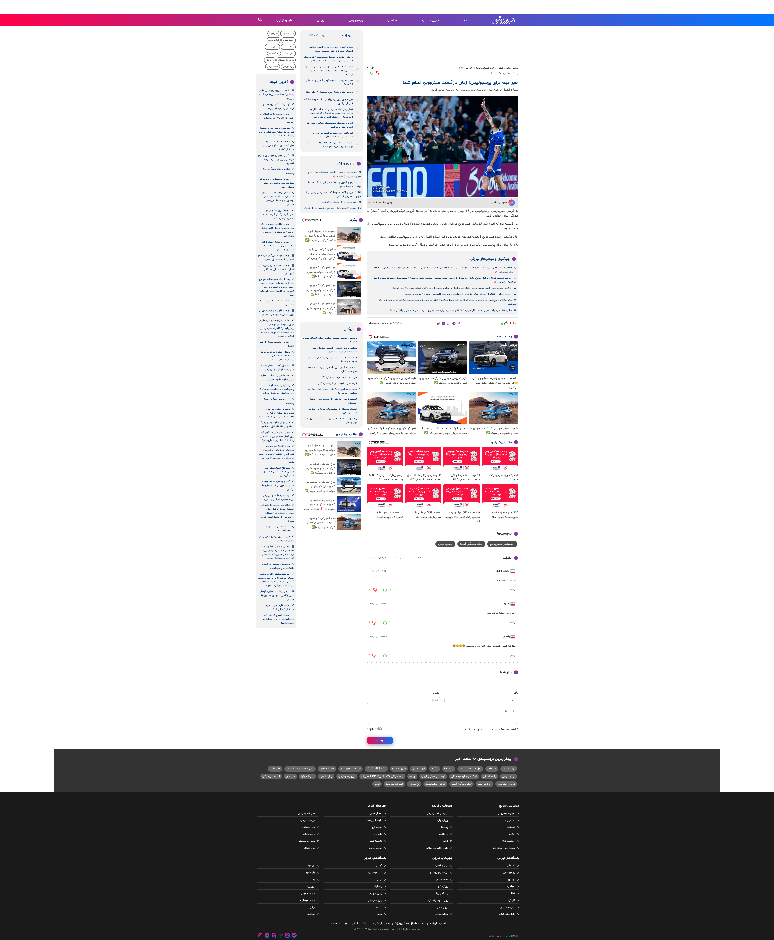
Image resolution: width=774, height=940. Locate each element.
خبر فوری (273, 33)
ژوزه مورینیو (484, 784)
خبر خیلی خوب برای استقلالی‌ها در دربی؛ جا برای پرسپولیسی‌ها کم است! (330, 144)
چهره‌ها (444, 827)
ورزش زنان (442, 820)
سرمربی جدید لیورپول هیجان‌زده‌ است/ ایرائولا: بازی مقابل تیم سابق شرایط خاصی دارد (276, 413)
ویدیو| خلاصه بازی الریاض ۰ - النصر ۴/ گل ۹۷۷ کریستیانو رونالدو (276, 118)
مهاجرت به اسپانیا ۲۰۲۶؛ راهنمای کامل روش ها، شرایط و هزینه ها (332, 391)
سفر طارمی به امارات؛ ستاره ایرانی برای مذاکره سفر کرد (277, 377)
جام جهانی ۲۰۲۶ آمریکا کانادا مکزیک (382, 776)
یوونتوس (310, 914)
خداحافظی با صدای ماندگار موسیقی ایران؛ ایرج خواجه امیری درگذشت (334, 174)
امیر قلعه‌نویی (308, 827)
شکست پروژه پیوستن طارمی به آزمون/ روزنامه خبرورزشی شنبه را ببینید (276, 94)
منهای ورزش (345, 163)
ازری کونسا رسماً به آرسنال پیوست (278, 401)
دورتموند (310, 865)
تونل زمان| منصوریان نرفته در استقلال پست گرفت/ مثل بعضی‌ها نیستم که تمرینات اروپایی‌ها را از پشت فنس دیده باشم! (329, 113)
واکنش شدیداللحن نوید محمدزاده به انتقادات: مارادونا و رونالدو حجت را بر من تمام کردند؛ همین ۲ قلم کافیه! (452, 288)
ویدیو (320, 20)
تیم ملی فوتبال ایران (433, 776)
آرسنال (378, 865)
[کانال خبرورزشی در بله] (294, 936)
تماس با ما (509, 820)
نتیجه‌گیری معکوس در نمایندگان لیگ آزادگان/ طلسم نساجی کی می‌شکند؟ (278, 214)
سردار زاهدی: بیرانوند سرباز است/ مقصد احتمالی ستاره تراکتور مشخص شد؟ (331, 49)
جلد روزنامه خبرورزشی (436, 848)
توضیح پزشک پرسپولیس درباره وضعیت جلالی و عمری (278, 497)
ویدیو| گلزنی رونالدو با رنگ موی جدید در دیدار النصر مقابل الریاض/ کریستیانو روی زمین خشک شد (277, 230)
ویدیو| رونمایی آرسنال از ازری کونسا (276, 344)
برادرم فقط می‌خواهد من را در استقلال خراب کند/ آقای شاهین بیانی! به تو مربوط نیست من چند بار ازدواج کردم (453, 310)
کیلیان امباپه (441, 865)
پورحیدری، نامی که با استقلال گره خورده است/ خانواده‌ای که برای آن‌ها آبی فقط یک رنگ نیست (276, 132)
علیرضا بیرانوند (394, 784)
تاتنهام (378, 907)
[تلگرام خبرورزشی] (267, 936)
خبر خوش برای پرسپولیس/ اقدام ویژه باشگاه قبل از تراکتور (328, 101)
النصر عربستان (271, 776)
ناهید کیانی (309, 834)
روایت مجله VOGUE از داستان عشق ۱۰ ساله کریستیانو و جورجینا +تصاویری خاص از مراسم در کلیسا (458, 294)
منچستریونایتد (307, 900)
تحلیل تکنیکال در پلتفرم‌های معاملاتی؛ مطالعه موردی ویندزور (332, 411)
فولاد (512, 893)
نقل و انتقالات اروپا (470, 769)
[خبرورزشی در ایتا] (287, 936)
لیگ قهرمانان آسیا (485, 68)
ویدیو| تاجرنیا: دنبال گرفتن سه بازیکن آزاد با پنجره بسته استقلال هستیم (277, 246)
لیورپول (311, 886)
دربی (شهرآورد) (506, 784)
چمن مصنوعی (288, 33)
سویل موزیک (272, 46)
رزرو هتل (270, 60)
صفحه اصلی (512, 68)
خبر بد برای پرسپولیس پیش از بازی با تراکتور (276, 538)
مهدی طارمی (375, 848)
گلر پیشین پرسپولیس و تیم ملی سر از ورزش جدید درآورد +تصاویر (276, 159)
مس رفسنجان (507, 907)
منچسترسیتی (308, 893)
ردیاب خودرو (288, 40)
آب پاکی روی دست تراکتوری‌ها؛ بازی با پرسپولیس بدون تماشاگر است (333, 135)
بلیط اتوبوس (288, 66)
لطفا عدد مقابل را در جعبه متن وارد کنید (491, 729)
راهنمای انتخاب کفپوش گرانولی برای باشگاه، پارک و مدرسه (330, 340)
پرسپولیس (356, 20)
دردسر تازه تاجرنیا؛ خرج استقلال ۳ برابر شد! (329, 92)
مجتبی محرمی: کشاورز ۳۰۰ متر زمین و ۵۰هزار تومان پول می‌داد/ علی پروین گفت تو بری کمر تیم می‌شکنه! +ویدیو (277, 552)
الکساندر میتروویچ (502, 544)
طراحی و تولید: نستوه (499, 936)
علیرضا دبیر (376, 841)
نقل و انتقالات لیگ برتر (300, 769)
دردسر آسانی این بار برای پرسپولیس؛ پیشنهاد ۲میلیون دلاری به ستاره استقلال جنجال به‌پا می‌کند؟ (328, 71)
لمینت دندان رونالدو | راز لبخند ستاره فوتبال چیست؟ (333, 401)
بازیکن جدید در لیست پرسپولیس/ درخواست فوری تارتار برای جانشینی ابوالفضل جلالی (328, 59)
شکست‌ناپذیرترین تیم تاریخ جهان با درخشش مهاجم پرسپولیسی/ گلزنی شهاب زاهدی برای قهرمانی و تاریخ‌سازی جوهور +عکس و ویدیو (276, 328)
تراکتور (434, 769)
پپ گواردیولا (441, 893)
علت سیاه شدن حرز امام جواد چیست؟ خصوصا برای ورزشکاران (332, 369)
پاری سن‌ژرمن (375, 900)
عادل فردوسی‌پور (306, 813)
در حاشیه (443, 834)
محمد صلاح (442, 879)
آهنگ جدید (273, 40)
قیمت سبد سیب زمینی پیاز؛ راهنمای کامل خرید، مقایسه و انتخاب (331, 359)
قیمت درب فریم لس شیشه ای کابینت (336, 383)
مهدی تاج (377, 827)
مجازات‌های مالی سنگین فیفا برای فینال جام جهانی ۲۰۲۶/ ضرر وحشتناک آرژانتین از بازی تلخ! (277, 436)
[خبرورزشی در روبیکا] (280, 936)
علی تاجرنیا (307, 776)
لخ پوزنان (414, 784)
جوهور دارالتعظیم (435, 784)
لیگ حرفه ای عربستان (464, 776)
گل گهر (511, 900)
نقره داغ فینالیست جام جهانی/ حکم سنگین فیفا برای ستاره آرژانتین (278, 472)
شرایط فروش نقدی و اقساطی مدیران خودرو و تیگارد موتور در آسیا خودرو (332, 350)
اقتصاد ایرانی (272, 66)
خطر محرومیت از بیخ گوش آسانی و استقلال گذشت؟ (329, 82)
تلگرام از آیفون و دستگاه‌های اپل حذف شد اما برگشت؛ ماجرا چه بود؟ (334, 184)
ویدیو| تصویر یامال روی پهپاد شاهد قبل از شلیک (330, 208)
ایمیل (436, 693)
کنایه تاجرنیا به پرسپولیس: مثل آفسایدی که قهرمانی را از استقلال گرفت (277, 145)
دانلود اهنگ (289, 53)
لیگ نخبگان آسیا (471, 544)
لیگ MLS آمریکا (376, 769)
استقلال (392, 20)
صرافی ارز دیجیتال (286, 60)
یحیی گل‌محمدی (306, 841)
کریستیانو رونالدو (439, 872)
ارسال (380, 740)
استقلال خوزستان (350, 769)
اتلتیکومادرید (375, 872)
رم (314, 879)
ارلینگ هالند (441, 914)
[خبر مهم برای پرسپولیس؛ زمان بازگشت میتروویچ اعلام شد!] (442, 146)
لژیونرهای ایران (346, 776)
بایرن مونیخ (399, 769)
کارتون (445, 841)
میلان (312, 907)
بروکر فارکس (288, 46)
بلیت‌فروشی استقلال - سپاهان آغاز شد (280, 528)
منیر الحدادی (327, 769)
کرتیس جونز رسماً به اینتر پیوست (278, 171)
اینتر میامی (508, 776)
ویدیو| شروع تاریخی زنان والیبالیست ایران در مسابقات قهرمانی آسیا (278, 619)
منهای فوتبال (284, 20)
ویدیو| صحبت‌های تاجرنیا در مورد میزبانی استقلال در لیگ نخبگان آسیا (277, 183)
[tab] (346, 36)
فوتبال (500, 68)
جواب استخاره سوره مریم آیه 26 (339, 377)
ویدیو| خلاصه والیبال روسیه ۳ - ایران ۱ (277, 302)
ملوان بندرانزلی (507, 914)
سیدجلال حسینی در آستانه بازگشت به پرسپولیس (277, 566)
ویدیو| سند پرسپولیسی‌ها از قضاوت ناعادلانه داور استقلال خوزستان (276, 269)
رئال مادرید (326, 776)
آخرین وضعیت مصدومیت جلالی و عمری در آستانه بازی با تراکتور (330, 125)
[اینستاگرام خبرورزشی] (260, 936)
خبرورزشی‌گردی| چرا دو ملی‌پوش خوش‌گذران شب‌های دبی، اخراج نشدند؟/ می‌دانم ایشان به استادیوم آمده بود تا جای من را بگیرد (276, 454)
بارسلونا (448, 769)
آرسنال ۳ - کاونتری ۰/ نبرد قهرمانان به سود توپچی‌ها (278, 106)
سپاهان (290, 776)
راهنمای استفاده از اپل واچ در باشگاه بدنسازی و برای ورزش (332, 420)
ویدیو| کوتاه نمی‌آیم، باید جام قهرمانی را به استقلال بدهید (276, 257)
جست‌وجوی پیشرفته (504, 848)
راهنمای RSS (508, 841)
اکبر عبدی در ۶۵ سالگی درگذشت (339, 202)
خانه (466, 20)
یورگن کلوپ (442, 886)
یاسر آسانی (489, 776)
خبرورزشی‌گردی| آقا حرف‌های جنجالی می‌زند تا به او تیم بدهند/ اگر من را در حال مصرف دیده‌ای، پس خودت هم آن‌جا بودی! (276, 579)
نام (516, 693)
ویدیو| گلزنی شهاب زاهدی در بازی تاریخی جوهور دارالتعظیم (276, 312)
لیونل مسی (418, 769)
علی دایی (275, 769)
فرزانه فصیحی (307, 820)
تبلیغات (511, 827)
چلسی (379, 914)
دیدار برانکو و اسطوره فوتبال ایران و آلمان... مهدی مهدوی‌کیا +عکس (277, 595)
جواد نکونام (309, 848)
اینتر (377, 784)
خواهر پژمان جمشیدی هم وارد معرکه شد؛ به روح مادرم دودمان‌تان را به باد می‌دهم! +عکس (278, 198)
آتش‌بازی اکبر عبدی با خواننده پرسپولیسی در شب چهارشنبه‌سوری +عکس (332, 194)
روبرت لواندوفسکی (438, 900)
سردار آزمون (376, 813)
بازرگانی (349, 329)
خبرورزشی (504, 20)
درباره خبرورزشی (506, 813)
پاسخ (512, 589)
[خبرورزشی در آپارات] (273, 936)
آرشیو (512, 834)
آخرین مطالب (431, 20)
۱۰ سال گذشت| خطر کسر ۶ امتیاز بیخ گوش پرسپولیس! (277, 367)
